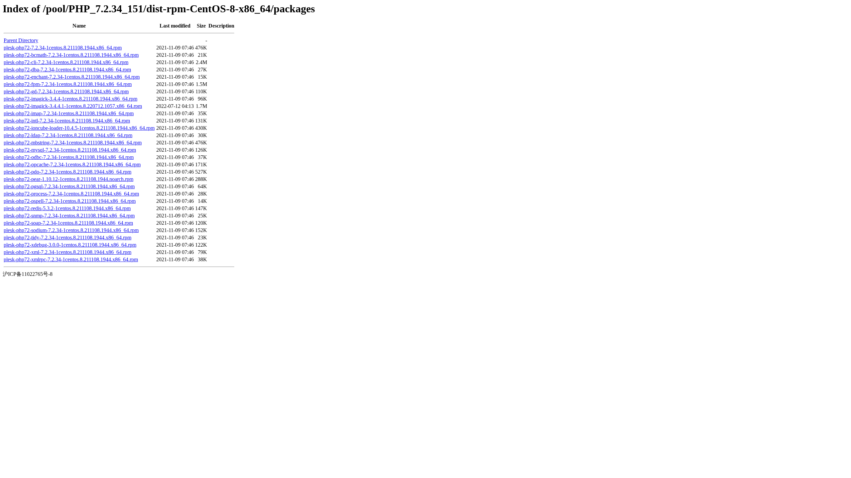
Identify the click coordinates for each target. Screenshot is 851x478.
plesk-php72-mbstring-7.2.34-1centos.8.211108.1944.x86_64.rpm (73, 142)
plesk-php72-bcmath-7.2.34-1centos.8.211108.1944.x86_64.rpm (71, 55)
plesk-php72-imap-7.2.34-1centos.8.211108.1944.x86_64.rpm (69, 113)
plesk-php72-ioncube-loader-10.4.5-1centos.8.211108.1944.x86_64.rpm (79, 128)
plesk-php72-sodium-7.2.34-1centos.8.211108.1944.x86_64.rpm (71, 230)
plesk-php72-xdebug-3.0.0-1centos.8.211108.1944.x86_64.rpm (70, 245)
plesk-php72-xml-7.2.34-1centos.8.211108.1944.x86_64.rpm (67, 252)
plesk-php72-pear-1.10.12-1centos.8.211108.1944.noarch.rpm (68, 179)
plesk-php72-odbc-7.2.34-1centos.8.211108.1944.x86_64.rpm (69, 157)
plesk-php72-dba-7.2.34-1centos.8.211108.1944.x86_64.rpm (67, 69)
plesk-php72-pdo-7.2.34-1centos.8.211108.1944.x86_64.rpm (67, 172)
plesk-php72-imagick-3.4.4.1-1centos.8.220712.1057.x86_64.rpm (73, 106)
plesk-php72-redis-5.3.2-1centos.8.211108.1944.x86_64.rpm (67, 208)
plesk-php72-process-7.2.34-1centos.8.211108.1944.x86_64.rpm (71, 194)
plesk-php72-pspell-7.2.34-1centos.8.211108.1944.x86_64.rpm (70, 201)
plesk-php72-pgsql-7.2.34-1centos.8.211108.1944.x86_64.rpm (69, 186)
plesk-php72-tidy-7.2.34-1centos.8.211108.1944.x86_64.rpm (67, 237)
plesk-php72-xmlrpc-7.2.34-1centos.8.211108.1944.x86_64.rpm (71, 259)
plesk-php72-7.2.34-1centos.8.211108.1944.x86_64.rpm (63, 47)
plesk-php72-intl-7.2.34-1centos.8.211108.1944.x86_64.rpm (67, 120)
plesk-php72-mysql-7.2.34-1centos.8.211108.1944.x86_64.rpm (70, 150)
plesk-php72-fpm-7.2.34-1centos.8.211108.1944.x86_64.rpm (68, 84)
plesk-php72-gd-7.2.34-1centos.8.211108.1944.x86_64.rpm (66, 91)
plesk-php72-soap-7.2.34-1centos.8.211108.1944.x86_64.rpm (68, 223)
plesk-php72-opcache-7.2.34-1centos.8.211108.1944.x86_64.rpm (72, 164)
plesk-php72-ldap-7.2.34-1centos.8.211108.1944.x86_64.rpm (68, 135)
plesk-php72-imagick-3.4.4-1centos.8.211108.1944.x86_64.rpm (70, 99)
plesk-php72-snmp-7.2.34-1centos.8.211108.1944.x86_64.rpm (69, 215)
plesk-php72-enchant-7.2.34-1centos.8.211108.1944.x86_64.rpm (72, 77)
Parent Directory (21, 40)
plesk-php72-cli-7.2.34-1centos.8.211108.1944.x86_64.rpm (66, 62)
